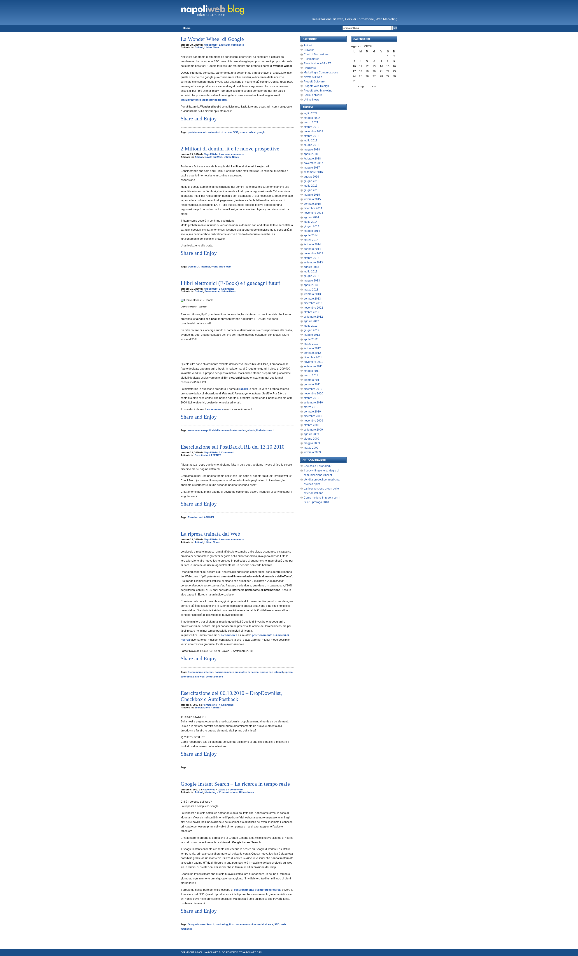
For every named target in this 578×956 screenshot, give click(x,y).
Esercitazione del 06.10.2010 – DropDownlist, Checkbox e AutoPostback (231, 696)
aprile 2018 (311, 154)
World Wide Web (221, 266)
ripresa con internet (271, 672)
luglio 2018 (310, 140)
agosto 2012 (311, 321)
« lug (361, 86)
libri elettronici (264, 430)
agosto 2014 (311, 217)
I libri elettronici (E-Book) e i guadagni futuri (231, 283)
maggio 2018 (312, 149)
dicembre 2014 (313, 208)
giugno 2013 (311, 276)
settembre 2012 (313, 316)
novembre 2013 (313, 253)
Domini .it (193, 266)
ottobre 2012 (311, 312)
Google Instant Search (201, 924)
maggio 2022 (312, 118)
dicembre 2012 (313, 303)
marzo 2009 (311, 447)
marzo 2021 (311, 122)
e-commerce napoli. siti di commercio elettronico (217, 430)
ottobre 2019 (311, 127)
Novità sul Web (213, 157)
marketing (222, 924)
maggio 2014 (312, 230)
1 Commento (226, 288)
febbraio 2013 (312, 294)
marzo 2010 (311, 407)
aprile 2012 (311, 339)
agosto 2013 (311, 267)
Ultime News (212, 47)
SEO (235, 132)
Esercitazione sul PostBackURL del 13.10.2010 (232, 447)
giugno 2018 (311, 145)
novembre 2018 (313, 131)
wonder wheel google (252, 132)
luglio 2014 (310, 221)
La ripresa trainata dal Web (210, 534)
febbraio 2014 (312, 244)
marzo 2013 (311, 289)
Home (187, 28)
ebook (251, 430)
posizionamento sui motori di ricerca (210, 132)
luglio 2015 (310, 185)
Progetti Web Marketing (318, 90)
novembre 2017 (313, 163)
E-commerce (212, 291)
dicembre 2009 (313, 416)
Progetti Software (314, 81)
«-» (374, 86)
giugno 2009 (311, 438)
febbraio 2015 (312, 199)
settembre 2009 (313, 429)
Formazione (210, 704)
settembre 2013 (313, 262)
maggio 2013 (312, 280)
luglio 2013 (310, 271)
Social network (313, 95)
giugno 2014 (311, 226)
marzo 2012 (311, 343)
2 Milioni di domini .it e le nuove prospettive (230, 149)
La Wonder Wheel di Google (212, 39)
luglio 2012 (310, 325)
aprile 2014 (311, 235)
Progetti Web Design (316, 86)
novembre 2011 (313, 361)
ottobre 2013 (311, 258)
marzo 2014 (311, 239)
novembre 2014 (313, 212)
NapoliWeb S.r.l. (252, 952)
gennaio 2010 (312, 411)
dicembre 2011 (313, 357)
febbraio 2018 (312, 158)
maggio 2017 (312, 167)
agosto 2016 (311, 176)
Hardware (310, 68)
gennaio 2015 (312, 203)
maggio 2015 (312, 194)
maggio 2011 (312, 371)
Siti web (200, 676)
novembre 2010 (313, 393)
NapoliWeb (210, 44)
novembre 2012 (313, 307)
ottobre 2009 (311, 425)
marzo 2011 (311, 375)
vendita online (214, 676)
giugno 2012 (311, 330)
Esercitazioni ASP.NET (208, 455)
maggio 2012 (312, 334)
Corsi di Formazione (316, 54)
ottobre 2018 (311, 136)
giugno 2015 (311, 190)
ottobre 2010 (311, 398)
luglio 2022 (310, 113)
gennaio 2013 (312, 298)
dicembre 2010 (313, 389)
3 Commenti (226, 452)
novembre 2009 (313, 420)
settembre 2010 (313, 402)
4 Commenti (226, 704)
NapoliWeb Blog (215, 952)
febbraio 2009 (312, 452)
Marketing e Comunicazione (221, 792)
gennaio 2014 (312, 249)
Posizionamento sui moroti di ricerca (251, 924)
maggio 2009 (312, 443)
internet (205, 266)
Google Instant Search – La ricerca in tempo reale (235, 784)
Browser (309, 50)
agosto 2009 (311, 434)
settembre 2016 (313, 172)
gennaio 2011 (312, 384)
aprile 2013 (311, 285)
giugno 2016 (311, 181)
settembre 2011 (313, 366)
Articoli (199, 47)
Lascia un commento (231, 44)
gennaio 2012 (312, 352)
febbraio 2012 (312, 348)
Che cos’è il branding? (317, 466)
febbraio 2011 (312, 380)
